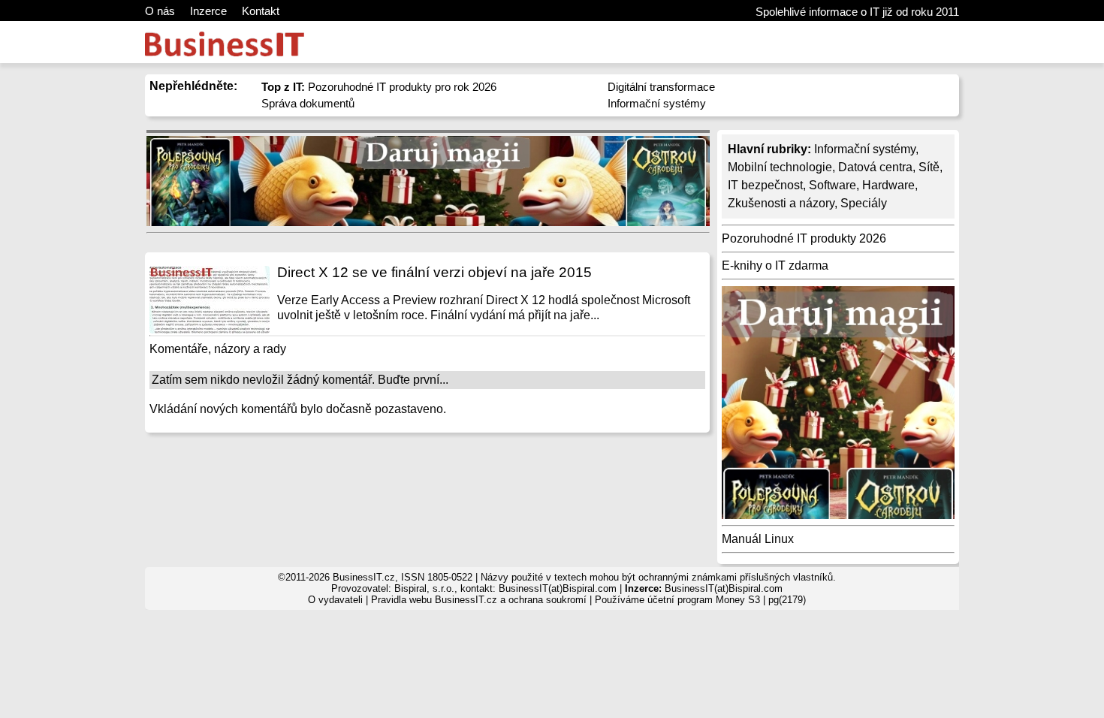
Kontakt (260, 11)
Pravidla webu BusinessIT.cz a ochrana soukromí (479, 599)
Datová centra (875, 167)
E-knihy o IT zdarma (775, 265)
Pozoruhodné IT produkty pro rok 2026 (378, 86)
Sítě (929, 167)
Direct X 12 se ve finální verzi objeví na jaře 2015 (434, 272)
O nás (160, 11)
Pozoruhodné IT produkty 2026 (804, 238)
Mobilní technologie (780, 167)
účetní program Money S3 (703, 599)
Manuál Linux (758, 538)
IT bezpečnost (765, 185)
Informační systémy (657, 103)
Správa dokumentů (307, 103)
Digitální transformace (661, 86)
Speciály (863, 203)
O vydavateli (335, 599)
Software (832, 185)
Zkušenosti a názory (781, 203)
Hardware (888, 185)
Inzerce (208, 11)
